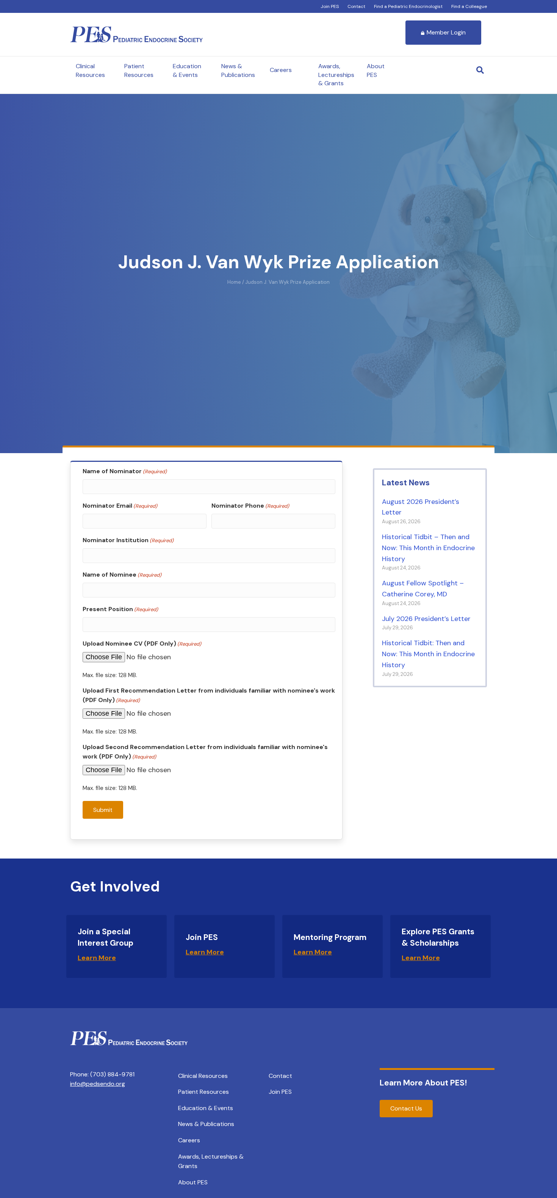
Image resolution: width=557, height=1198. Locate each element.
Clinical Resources (90, 70)
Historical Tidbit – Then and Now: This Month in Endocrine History (428, 547)
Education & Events (187, 70)
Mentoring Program (330, 937)
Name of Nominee (122, 575)
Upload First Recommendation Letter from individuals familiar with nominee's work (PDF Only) (209, 695)
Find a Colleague (469, 6)
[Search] (480, 70)
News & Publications (238, 70)
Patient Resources (138, 70)
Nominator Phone (250, 506)
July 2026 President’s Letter (426, 618)
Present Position (120, 609)
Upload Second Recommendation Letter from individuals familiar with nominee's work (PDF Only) (205, 752)
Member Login (446, 32)
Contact (356, 6)
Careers (281, 70)
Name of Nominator (125, 471)
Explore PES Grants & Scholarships (438, 937)
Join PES (330, 6)
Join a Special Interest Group (105, 937)
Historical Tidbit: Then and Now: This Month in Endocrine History (428, 653)
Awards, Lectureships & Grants (336, 74)
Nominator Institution (128, 540)
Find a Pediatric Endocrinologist (408, 6)
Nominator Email (120, 506)
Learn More (97, 957)
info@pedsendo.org (97, 1084)
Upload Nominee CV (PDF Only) (142, 643)
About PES (376, 70)
